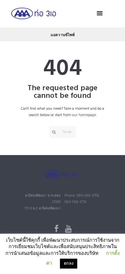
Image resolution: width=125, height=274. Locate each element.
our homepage (84, 115)
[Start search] (53, 132)
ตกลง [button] (68, 263)
